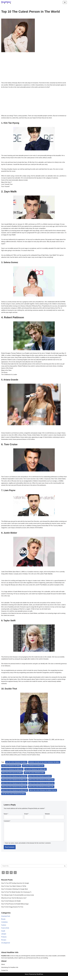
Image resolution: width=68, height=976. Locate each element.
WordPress (39, 974)
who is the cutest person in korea (34, 772)
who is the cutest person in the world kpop (14, 790)
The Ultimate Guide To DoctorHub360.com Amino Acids (17, 895)
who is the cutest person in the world (40, 776)
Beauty (3, 919)
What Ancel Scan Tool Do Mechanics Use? (13, 898)
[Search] (65, 866)
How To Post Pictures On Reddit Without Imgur (15, 904)
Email (26, 814)
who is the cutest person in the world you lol (43, 790)
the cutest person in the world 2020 (33, 765)
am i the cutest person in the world (16, 762)
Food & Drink (5, 928)
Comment (7, 821)
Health (3, 931)
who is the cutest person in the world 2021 (14, 783)
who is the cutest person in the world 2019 (14, 779)
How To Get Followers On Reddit (11, 901)
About (3, 964)
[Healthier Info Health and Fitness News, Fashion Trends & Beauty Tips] (6, 2)
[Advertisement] (34, 69)
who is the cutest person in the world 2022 (41, 783)
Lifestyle (3, 934)
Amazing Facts (5, 916)
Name (6, 814)
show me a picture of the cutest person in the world (44, 762)
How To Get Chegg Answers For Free (12, 907)
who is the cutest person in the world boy (14, 786)
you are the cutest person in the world (13, 793)
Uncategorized (5, 943)
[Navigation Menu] (65, 2)
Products (3, 937)
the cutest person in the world (11, 765)
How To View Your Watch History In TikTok (13, 886)
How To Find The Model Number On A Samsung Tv (16, 892)
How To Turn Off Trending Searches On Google (15, 883)
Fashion (3, 925)
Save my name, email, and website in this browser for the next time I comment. (28, 843)
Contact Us (4, 970)
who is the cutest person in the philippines (14, 776)
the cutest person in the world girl (35, 769)
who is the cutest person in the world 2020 (41, 779)
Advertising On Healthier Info (9, 967)
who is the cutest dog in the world (12, 772)
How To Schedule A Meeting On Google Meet (14, 889)
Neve (26, 974)
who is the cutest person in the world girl (41, 786)
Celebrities (4, 922)
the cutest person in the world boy (12, 769)
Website (47, 814)
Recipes (3, 940)
